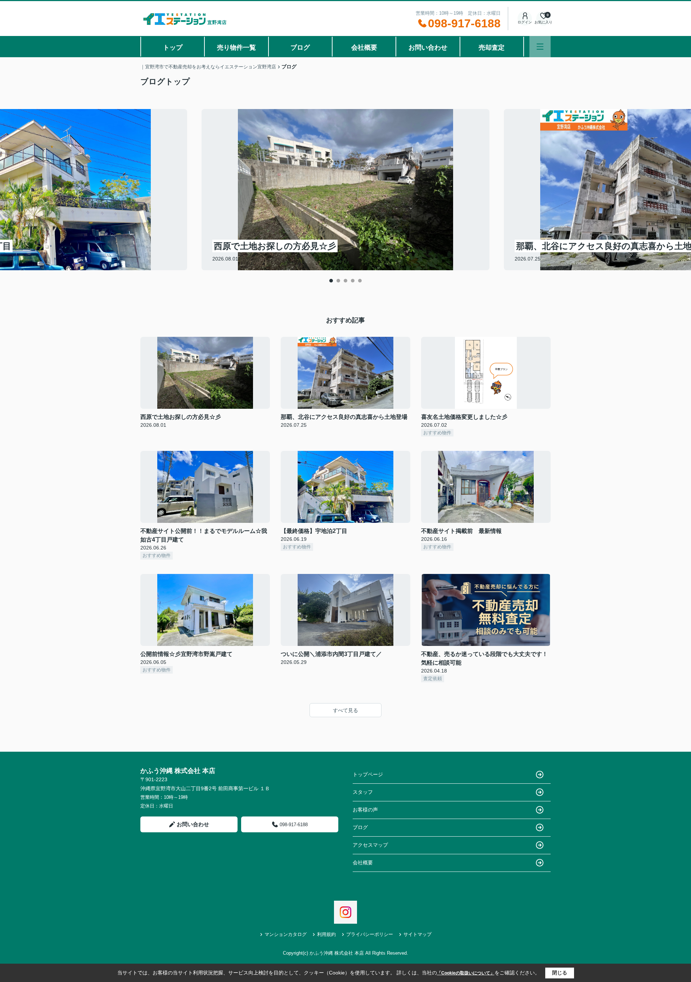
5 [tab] (360, 280)
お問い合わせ (427, 47)
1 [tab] (331, 280)
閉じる (559, 973)
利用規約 (326, 934)
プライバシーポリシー (369, 934)
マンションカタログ (286, 934)
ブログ (300, 47)
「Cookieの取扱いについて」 (465, 973)
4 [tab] (352, 280)
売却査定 (492, 47)
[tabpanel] (345, 189)
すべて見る (345, 710)
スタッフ (363, 792)
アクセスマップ (370, 845)
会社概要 (364, 47)
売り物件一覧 (236, 47)
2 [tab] (338, 280)
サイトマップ (417, 934)
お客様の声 (365, 810)
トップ (172, 47)
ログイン (525, 22)
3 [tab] (345, 280)
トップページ (368, 774)
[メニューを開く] (540, 47)
